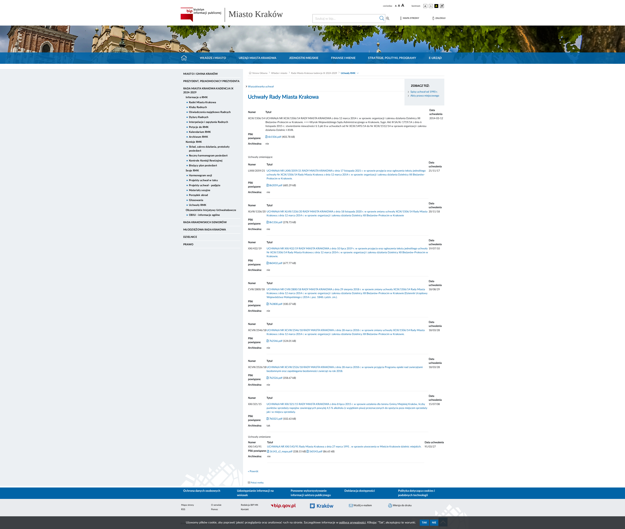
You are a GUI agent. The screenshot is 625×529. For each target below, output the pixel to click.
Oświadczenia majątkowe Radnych (210, 112)
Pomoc (214, 509)
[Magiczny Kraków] (326, 508)
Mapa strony (187, 505)
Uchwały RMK (197, 205)
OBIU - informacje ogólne (204, 215)
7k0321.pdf (275, 419)
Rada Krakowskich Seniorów (205, 222)
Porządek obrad (198, 195)
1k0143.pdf (315, 451)
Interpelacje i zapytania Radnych (208, 122)
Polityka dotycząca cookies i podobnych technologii (416, 493)
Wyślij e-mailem (362, 505)
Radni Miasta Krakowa (202, 102)
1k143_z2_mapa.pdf (280, 451)
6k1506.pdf (274, 137)
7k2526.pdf (275, 378)
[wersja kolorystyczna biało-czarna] (430, 6)
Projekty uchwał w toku (203, 180)
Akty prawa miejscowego (424, 95)
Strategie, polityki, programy (392, 58)
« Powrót (253, 471)
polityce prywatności (352, 522)
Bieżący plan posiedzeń (203, 165)
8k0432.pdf (275, 263)
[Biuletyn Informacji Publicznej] (287, 508)
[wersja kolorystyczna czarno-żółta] (436, 6)
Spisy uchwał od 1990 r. (424, 91)
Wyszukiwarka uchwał (261, 86)
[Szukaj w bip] (382, 18)
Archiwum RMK (198, 137)
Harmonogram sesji (200, 175)
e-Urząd (435, 58)
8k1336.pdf (275, 222)
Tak (424, 522)
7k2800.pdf (275, 304)
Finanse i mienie (343, 58)
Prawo (188, 244)
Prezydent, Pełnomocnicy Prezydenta (211, 81)
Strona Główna (259, 73)
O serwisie (216, 505)
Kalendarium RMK (200, 132)
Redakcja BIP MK (249, 505)
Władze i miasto (213, 58)
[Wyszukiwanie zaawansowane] (387, 18)
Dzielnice (190, 237)
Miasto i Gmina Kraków (200, 74)
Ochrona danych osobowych (201, 490)
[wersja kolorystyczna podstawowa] (425, 6)
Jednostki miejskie (303, 58)
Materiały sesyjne (199, 190)
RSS (183, 509)
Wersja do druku (402, 505)
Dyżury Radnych (198, 117)
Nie (434, 522)
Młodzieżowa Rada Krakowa (204, 229)
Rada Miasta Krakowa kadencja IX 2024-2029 (208, 90)
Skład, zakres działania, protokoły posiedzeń (209, 149)
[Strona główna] (185, 58)
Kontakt (245, 509)
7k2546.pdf (275, 341)
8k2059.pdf (275, 185)
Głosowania (196, 200)
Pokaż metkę (257, 483)
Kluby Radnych (198, 107)
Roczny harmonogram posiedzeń (208, 155)
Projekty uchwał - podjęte (204, 185)
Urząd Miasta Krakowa (257, 58)
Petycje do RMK (198, 127)
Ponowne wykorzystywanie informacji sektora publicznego (311, 493)
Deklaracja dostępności (359, 490)
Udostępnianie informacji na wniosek (255, 493)
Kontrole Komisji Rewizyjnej (205, 160)
